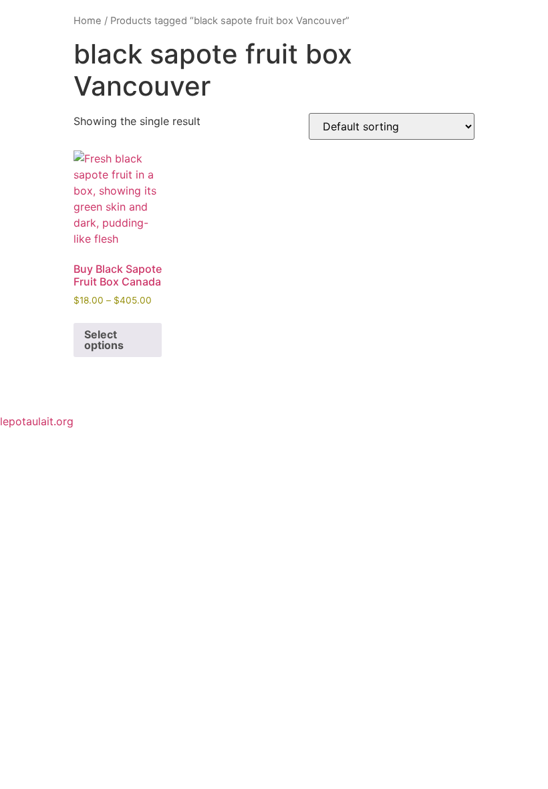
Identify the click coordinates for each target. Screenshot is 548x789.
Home (88, 21)
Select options (104, 340)
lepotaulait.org (37, 421)
